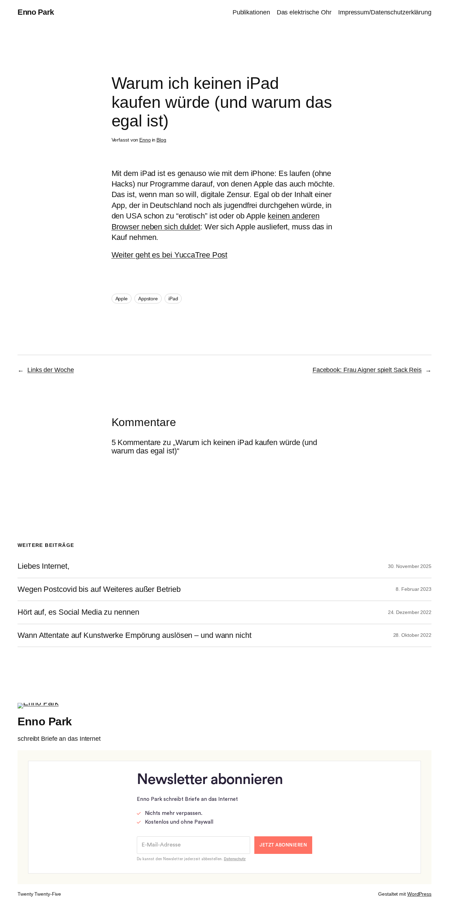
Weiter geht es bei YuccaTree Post (170, 254)
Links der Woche (50, 369)
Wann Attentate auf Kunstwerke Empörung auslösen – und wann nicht (135, 635)
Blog (161, 140)
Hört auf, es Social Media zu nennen (78, 612)
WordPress (419, 894)
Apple (121, 298)
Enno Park (36, 12)
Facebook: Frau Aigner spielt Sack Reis (367, 369)
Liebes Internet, (43, 566)
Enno (145, 140)
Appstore (148, 298)
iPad (173, 298)
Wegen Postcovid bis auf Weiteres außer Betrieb (99, 589)
